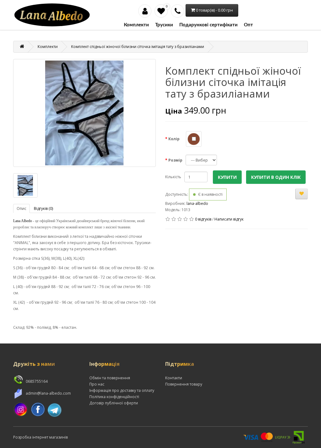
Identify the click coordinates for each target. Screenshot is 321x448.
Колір (174, 138)
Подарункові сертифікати (208, 25)
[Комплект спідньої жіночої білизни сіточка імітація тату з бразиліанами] (84, 113)
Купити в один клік (276, 177)
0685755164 (36, 381)
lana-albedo (197, 203)
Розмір (175, 160)
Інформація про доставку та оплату (121, 390)
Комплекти (136, 25)
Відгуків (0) (43, 208)
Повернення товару (183, 384)
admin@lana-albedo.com (48, 393)
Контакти (173, 378)
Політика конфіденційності (114, 396)
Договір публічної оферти (113, 403)
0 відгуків (203, 219)
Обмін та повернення (109, 378)
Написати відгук (229, 219)
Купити (227, 177)
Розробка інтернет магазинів (40, 437)
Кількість (173, 176)
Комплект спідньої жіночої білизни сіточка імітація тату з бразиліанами (137, 46)
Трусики (164, 25)
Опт (248, 25)
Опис (21, 208)
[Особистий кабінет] (144, 11)
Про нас (96, 384)
